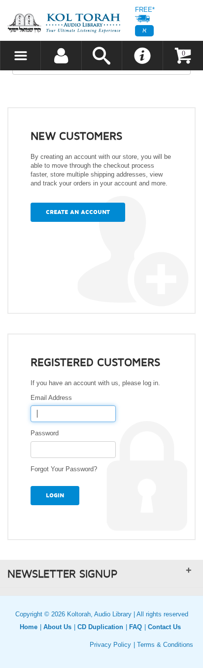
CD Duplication (100, 627)
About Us (57, 627)
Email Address (53, 397)
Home (28, 627)
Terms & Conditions (165, 644)
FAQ (135, 627)
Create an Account (78, 212)
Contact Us (164, 627)
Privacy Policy (110, 644)
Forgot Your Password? (64, 469)
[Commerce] (63, 23)
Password (47, 433)
